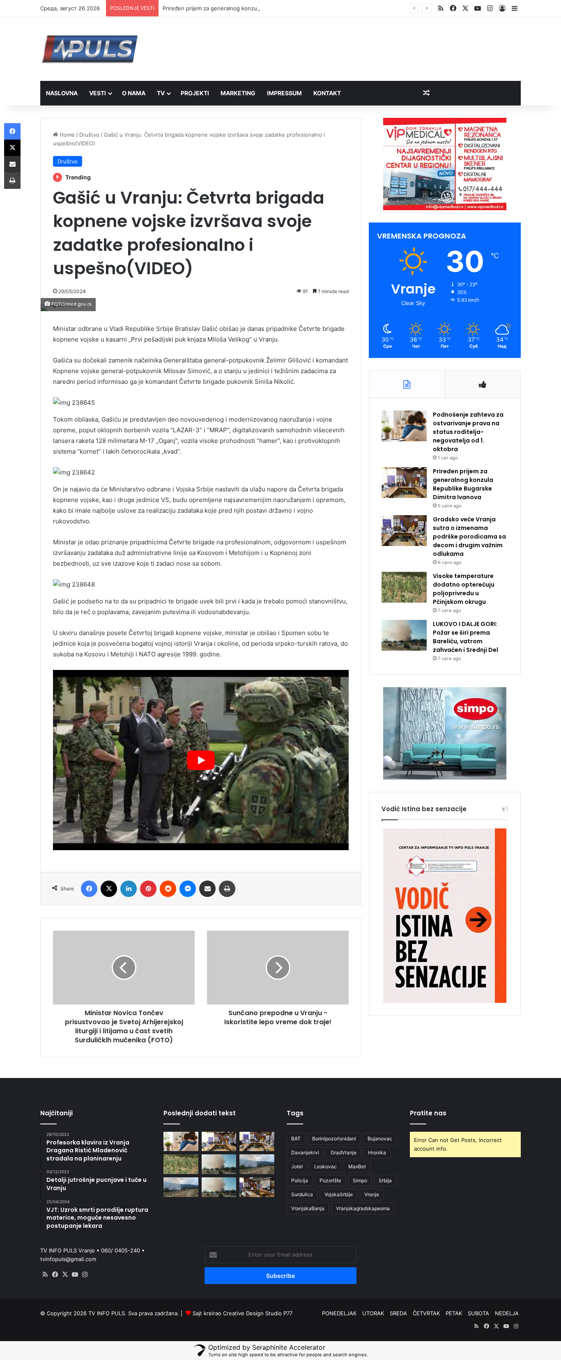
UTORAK (373, 1313)
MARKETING (238, 92)
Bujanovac (380, 1138)
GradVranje (343, 1152)
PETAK (454, 1313)
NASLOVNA (62, 92)
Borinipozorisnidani (334, 1138)
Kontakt (327, 92)
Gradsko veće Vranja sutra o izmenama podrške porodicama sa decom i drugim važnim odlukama (469, 536)
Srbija (385, 1180)
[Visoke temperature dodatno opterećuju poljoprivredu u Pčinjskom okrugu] (404, 587)
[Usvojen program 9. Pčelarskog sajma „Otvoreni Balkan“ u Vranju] (256, 1187)
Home (66, 134)
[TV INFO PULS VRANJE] (89, 49)
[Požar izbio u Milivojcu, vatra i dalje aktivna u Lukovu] (180, 1187)
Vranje (371, 1194)
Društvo (89, 134)
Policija (299, 1180)
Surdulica (302, 1194)
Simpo (360, 1180)
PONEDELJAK (339, 1313)
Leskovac (325, 1166)
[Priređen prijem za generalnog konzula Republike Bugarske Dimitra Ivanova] (404, 482)
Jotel (297, 1166)
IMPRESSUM (284, 92)
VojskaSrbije (338, 1194)
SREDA (398, 1313)
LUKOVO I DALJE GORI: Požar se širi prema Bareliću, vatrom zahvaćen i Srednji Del (465, 637)
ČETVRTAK (426, 1313)
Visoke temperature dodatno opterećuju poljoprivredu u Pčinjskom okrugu (463, 589)
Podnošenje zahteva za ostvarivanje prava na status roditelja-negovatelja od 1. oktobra (468, 432)
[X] (65, 1275)
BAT (296, 1138)
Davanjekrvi (305, 1152)
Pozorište (330, 1180)
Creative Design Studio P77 (257, 1313)
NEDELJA (507, 1313)
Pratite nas (428, 1113)
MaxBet (357, 1166)
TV (161, 92)
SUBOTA (478, 1313)
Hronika (377, 1152)
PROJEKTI (195, 92)
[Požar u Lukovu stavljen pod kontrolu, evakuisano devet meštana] (219, 1187)
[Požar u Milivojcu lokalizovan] (256, 1164)
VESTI (97, 92)
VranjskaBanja (307, 1208)
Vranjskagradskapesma (363, 1208)
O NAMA (133, 92)
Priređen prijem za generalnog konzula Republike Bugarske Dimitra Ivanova (258, 8)
